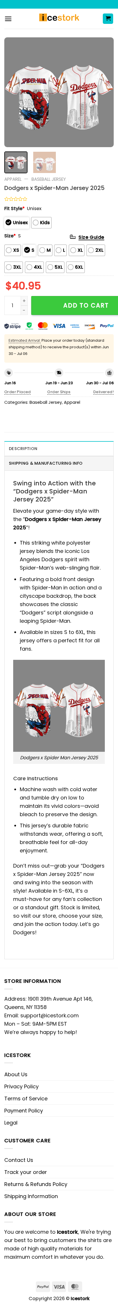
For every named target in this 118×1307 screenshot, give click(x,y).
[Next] (104, 92)
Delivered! (103, 392)
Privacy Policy (21, 1086)
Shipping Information (31, 1196)
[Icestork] (59, 19)
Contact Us (18, 1160)
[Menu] (8, 18)
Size (10, 235)
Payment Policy (23, 1110)
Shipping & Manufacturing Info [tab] (45, 463)
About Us (15, 1074)
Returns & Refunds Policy (35, 1184)
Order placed (17, 392)
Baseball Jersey (49, 179)
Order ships (58, 392)
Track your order (25, 1172)
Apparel (12, 179)
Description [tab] (23, 448)
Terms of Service (26, 1098)
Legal (10, 1122)
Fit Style (14, 208)
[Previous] (14, 92)
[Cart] (108, 19)
